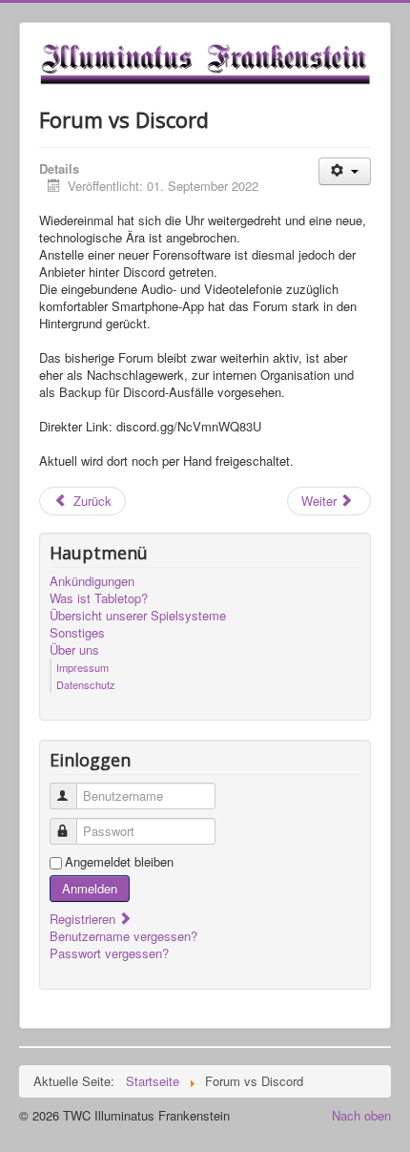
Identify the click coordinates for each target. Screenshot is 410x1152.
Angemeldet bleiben (119, 861)
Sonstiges (77, 632)
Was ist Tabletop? (99, 598)
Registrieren (84, 919)
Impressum (82, 667)
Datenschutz (85, 684)
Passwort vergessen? (109, 953)
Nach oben (361, 1115)
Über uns (74, 650)
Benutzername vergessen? (123, 936)
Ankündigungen (92, 581)
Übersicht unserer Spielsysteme (138, 615)
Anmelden (89, 888)
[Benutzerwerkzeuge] (344, 171)
